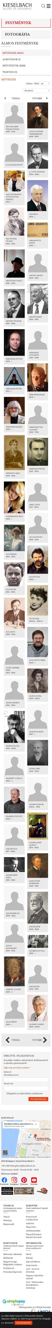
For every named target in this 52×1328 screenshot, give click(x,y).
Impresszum (31, 1265)
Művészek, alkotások (12, 1254)
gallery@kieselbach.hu (25, 1166)
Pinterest (24, 1184)
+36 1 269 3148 (7, 1166)
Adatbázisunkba (33, 1231)
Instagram (14, 1184)
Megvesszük (8, 1224)
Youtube (34, 1184)
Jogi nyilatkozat (33, 1262)
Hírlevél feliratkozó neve (11, 1073)
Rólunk (29, 1258)
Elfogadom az (25, 1093)
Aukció (6, 1217)
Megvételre (31, 1227)
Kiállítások (8, 1258)
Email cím (8, 1083)
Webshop (7, 1220)
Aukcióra (30, 1223)
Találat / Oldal (32, 83)
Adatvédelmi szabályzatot (31, 1093)
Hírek (28, 1254)
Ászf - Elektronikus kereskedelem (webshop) (34, 1285)
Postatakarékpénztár (12, 1272)
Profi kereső (8, 1268)
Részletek (9, 1323)
